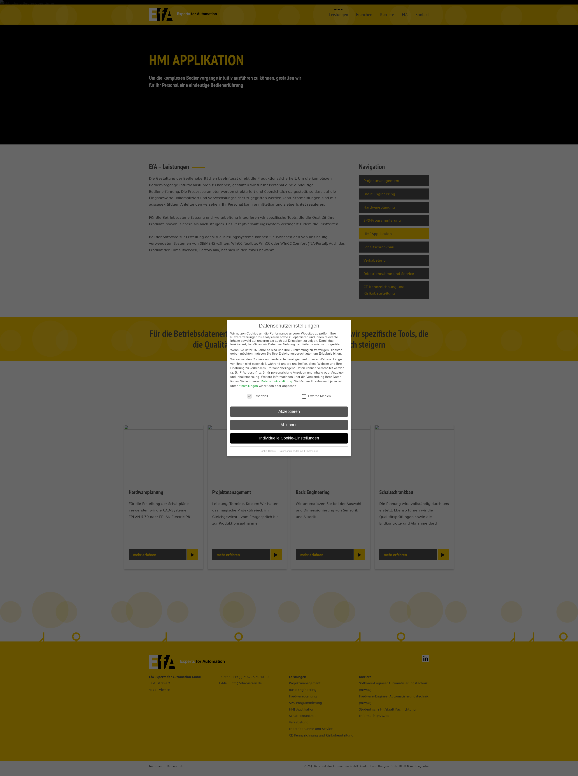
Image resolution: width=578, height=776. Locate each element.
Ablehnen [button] (289, 425)
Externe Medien (319, 396)
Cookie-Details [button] (268, 451)
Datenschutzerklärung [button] (291, 451)
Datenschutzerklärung (276, 381)
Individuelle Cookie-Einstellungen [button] (289, 438)
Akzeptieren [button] (289, 411)
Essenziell (261, 396)
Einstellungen (248, 386)
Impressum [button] (312, 451)
